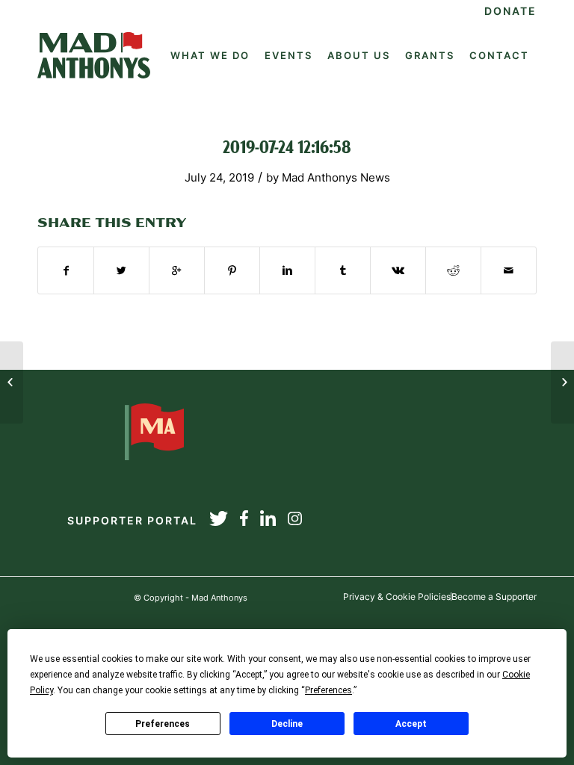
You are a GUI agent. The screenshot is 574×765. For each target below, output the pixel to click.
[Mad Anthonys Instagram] (295, 520)
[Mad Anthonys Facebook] (244, 521)
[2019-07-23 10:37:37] (11, 382)
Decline (287, 724)
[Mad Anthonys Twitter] (218, 521)
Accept (411, 724)
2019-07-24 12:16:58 (287, 149)
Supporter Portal (132, 520)
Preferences (162, 724)
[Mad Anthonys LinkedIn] (268, 521)
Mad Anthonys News (336, 178)
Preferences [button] (328, 690)
